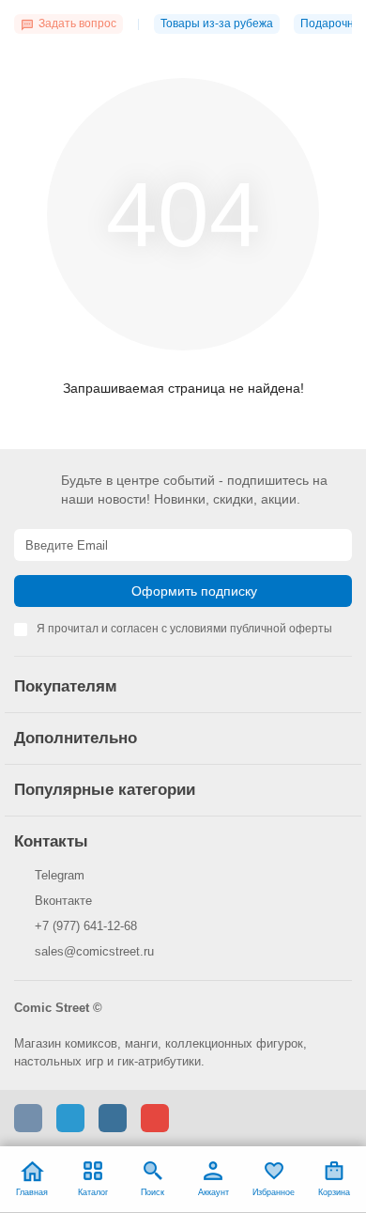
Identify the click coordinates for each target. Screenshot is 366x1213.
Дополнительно (75, 738)
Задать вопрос (77, 23)
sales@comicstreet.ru (94, 951)
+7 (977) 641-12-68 (86, 926)
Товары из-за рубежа (216, 23)
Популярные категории (104, 790)
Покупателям (65, 686)
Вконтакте (63, 901)
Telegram (59, 875)
